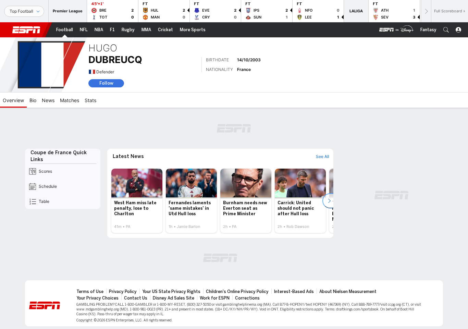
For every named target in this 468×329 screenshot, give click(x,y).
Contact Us (135, 298)
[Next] (426, 11)
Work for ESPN (215, 298)
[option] (136, 201)
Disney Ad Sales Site (173, 298)
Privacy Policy (123, 291)
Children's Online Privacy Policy (237, 291)
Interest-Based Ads (294, 291)
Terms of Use (89, 291)
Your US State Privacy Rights (171, 291)
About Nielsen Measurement (348, 291)
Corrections (247, 298)
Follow (106, 83)
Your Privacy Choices (97, 298)
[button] (446, 30)
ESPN (26, 29)
